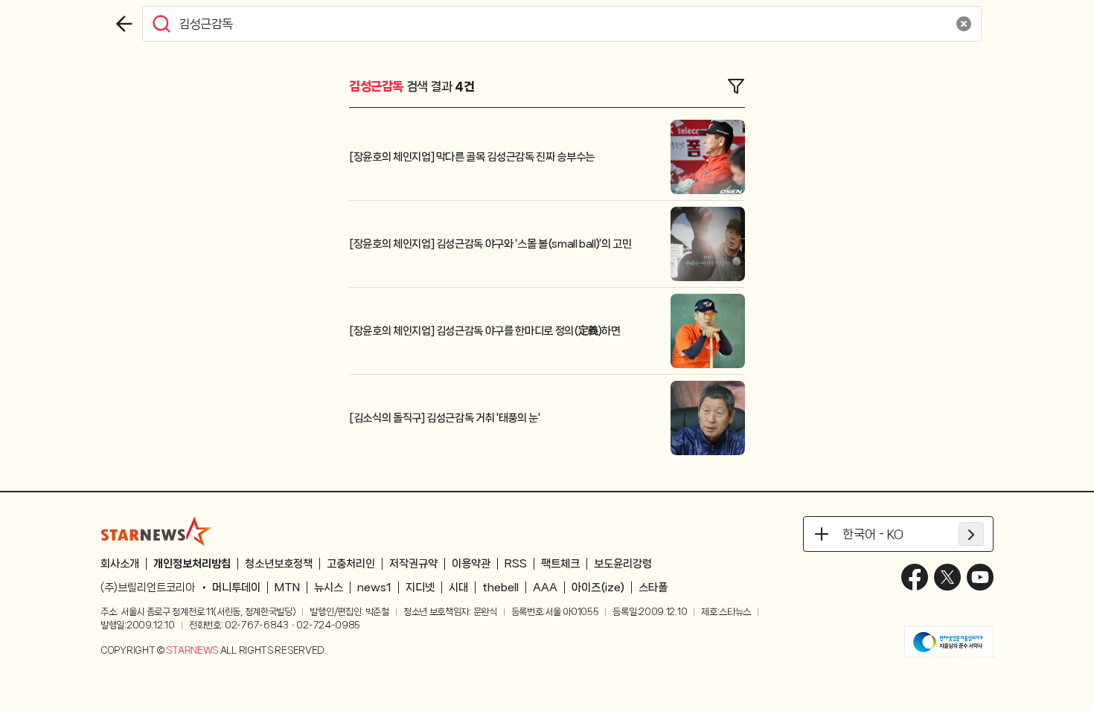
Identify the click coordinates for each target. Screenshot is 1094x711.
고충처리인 (351, 564)
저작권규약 (413, 564)
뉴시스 (328, 587)
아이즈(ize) (598, 587)
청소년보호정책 (279, 564)
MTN (287, 587)
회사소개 (119, 564)
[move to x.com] (947, 577)
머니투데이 (236, 587)
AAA (545, 587)
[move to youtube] (980, 577)
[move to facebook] (914, 577)
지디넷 (420, 587)
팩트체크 (560, 564)
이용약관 (471, 564)
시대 (458, 587)
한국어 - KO (872, 534)
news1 (374, 587)
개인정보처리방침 (192, 564)
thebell (500, 587)
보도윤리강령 (623, 564)
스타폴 (653, 587)
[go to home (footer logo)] (156, 531)
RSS (516, 564)
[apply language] (971, 534)
